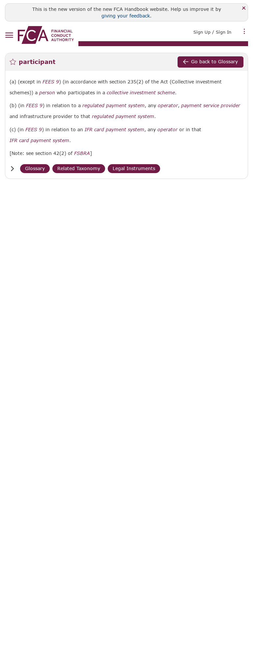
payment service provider (210, 105)
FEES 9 (50, 81)
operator (168, 105)
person (47, 92)
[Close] (244, 8)
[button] (12, 169)
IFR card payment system (114, 129)
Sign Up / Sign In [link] (212, 32)
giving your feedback (125, 15)
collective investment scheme (141, 92)
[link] (45, 35)
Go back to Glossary (214, 61)
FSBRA (82, 153)
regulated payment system (113, 105)
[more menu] (244, 31)
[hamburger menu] (9, 35)
